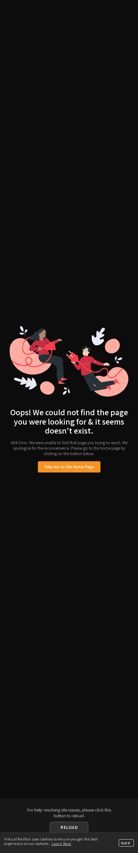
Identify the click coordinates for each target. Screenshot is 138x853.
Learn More (61, 843)
